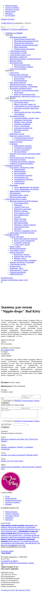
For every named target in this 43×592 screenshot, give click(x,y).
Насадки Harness (20, 152)
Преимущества (11, 498)
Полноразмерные (20, 80)
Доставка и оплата (12, 9)
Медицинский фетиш (18, 248)
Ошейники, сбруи (16, 268)
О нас (7, 496)
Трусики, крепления (21, 150)
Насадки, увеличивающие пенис (26, 90)
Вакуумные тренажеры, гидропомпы (24, 86)
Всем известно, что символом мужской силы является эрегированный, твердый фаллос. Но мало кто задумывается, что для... (20, 542)
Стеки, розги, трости (22, 244)
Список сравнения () (19, 29)
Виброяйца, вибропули (18, 57)
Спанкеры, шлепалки (22, 242)
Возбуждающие (20, 171)
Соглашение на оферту (9, 561)
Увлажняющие (19, 169)
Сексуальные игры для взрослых (22, 158)
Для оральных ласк (21, 177)
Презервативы (15, 193)
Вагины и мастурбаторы (19, 75)
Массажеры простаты (18, 82)
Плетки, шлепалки (17, 237)
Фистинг (17, 132)
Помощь (4, 19)
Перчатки (17, 229)
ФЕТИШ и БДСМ (12, 235)
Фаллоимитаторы (16, 63)
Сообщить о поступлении (10, 348)
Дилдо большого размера (23, 67)
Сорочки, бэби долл (21, 207)
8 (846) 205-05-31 (8, 23)
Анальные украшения (22, 124)
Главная (4, 280)
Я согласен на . (21, 421)
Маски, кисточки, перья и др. (25, 104)
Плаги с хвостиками (21, 126)
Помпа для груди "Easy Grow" (12, 461)
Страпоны (13, 144)
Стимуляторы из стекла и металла (27, 106)
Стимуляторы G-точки (18, 53)
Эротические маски (21, 227)
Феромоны (14, 185)
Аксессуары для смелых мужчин (22, 233)
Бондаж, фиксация (17, 252)
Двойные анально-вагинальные (26, 45)
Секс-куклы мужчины (18, 69)
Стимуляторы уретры (18, 264)
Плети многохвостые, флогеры (25, 239)
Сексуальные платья (21, 213)
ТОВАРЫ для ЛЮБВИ (14, 33)
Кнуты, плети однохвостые (24, 240)
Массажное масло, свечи (19, 195)
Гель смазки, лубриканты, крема (22, 167)
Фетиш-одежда (15, 266)
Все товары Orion (7, 350)
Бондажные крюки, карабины (25, 260)
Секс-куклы (14, 73)
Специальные (19, 183)
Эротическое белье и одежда (16, 199)
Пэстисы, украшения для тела (25, 231)
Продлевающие (20, 173)
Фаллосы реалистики (22, 65)
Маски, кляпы (15, 246)
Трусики (17, 217)
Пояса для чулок (20, 219)
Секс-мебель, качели (17, 250)
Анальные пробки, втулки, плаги (26, 118)
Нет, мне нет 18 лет (23, 590)
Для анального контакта (23, 175)
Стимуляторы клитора (18, 51)
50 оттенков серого (21, 102)
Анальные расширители (23, 128)
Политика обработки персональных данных (17, 563)
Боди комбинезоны (21, 215)
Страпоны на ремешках (23, 148)
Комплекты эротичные (22, 209)
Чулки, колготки (20, 221)
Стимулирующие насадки (24, 138)
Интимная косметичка (13, 165)
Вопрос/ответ (10, 11)
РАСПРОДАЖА (7, 278)
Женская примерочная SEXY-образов (24, 201)
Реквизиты (9, 518)
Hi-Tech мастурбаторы (22, 76)
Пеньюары (18, 205)
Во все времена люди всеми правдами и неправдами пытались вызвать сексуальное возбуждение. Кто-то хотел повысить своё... (20, 528)
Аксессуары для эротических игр (22, 100)
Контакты (9, 13)
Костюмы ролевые (21, 223)
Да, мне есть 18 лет (8, 590)
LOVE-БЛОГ (10, 15)
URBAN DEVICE (16, 274)
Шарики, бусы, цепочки (23, 122)
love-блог (11, 19)
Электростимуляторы (18, 272)
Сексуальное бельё (21, 203)
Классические (19, 78)
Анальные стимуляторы (23, 120)
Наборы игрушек (16, 142)
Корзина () (6, 29)
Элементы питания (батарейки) (21, 163)
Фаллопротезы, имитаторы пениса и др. (25, 96)
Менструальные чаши (18, 197)
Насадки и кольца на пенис (20, 136)
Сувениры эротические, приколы (22, 161)
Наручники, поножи (22, 254)
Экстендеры (18, 92)
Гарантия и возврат (12, 502)
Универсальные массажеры (24, 49)
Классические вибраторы (23, 43)
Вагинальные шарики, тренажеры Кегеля (25, 59)
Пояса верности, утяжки (19, 270)
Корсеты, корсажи (21, 211)
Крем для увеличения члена (24, 94)
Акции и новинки (12, 7)
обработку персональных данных (26, 401)
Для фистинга (19, 181)
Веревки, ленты (20, 258)
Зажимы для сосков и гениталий (22, 262)
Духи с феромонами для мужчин (26, 189)
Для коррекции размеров (23, 179)
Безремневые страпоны (23, 146)
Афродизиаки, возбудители (20, 191)
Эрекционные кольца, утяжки (21, 84)
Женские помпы (16, 61)
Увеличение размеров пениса (21, 88)
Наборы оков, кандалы (22, 256)
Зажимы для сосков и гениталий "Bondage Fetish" (19, 455)
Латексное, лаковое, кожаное (25, 225)
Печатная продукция (17, 159)
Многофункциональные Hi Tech (26, 41)
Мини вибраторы (20, 47)
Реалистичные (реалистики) (24, 39)
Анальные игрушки (17, 116)
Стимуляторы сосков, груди (20, 55)
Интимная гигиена (21, 130)
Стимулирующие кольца (23, 140)
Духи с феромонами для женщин (26, 187)
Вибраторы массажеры (18, 37)
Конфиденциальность (13, 500)
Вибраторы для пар (17, 134)
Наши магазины (11, 5)
